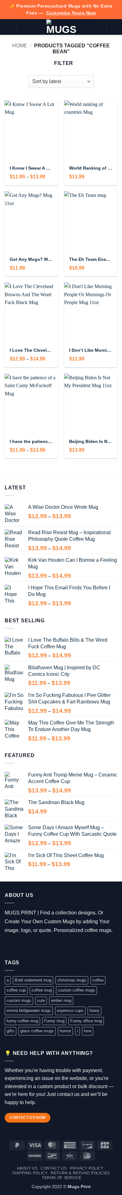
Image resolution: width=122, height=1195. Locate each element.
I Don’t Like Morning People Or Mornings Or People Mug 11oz (90, 350)
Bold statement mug (33, 980)
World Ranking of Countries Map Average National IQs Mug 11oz (90, 168)
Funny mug (54, 1021)
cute (41, 1000)
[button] (8, 26)
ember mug (61, 1000)
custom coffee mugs (76, 990)
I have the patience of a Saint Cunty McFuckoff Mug (31, 441)
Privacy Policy (87, 1168)
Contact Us (54, 1168)
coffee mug (42, 990)
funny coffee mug (22, 1021)
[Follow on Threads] (27, 946)
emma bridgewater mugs (29, 1010)
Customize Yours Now (71, 12)
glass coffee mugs (37, 1031)
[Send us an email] (36, 946)
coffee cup (16, 990)
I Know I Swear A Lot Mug (31, 168)
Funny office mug (86, 1021)
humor (65, 1031)
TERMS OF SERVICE (62, 1178)
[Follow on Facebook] (9, 946)
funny (94, 1010)
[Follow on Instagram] (18, 946)
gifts (10, 1031)
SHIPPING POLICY (30, 1173)
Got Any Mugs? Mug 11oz (31, 259)
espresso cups (70, 1010)
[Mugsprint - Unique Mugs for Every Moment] (61, 26)
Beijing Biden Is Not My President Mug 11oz (90, 441)
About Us (27, 1168)
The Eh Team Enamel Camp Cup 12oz (90, 259)
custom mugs (19, 1000)
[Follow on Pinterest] (45, 946)
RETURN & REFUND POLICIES (80, 1173)
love (87, 1031)
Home (19, 45)
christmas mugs (71, 980)
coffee (98, 980)
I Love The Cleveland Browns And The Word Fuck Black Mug (31, 350)
